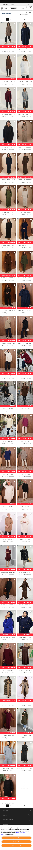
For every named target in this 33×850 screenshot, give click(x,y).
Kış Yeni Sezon (6, 13)
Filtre (26, 14)
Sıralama (22, 14)
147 (25, 19)
